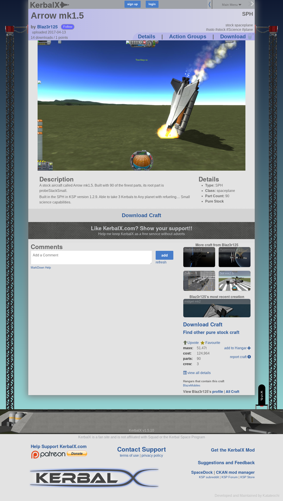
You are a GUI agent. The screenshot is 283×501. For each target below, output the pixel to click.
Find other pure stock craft (211, 332)
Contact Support (141, 449)
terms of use (129, 455)
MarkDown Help (41, 267)
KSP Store (247, 477)
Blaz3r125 (47, 26)
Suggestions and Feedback (226, 462)
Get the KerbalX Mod (233, 449)
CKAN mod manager (235, 472)
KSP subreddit (209, 477)
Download (233, 36)
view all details (199, 373)
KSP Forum (230, 477)
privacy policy (152, 455)
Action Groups (187, 36)
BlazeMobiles (191, 385)
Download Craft (141, 215)
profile (217, 391)
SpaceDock (202, 472)
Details (146, 36)
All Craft (232, 391)
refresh (161, 262)
